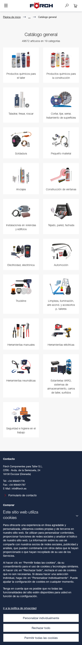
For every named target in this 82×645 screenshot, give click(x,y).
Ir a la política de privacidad (19, 608)
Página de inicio (12, 16)
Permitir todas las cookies (41, 637)
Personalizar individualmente (41, 618)
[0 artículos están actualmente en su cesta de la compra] (75, 6)
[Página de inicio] (41, 6)
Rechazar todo (41, 628)
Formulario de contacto (22, 495)
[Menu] (6, 6)
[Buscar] (68, 5)
